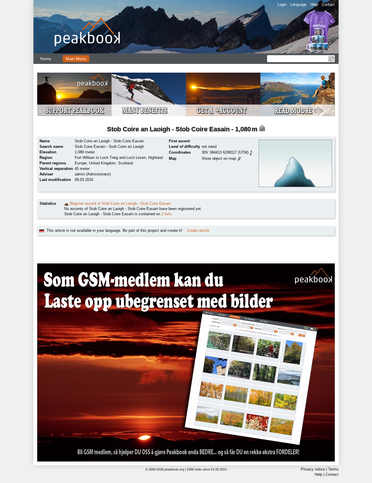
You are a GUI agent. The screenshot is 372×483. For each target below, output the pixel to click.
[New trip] (66, 203)
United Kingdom (102, 163)
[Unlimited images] (186, 362)
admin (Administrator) (93, 174)
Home (45, 58)
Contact (328, 4)
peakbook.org (174, 469)
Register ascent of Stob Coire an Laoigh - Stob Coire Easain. (121, 203)
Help (314, 4)
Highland (155, 157)
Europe (81, 163)
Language (298, 4)
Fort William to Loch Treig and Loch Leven (110, 157)
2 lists (166, 214)
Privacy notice (313, 469)
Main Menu (76, 58)
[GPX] (251, 152)
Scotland (125, 163)
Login (282, 4)
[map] (239, 158)
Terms (333, 469)
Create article (198, 230)
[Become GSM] (186, 94)
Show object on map (219, 158)
